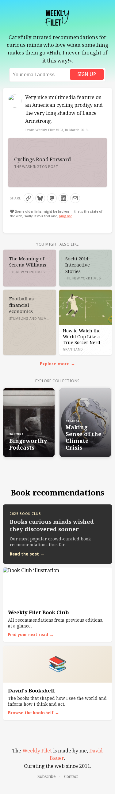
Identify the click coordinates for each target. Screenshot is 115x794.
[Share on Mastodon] (52, 198)
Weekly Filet (37, 751)
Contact (71, 776)
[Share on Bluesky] (40, 198)
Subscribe (46, 776)
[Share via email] (75, 198)
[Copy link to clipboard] (28, 198)
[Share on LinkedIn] (63, 198)
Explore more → (57, 363)
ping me (65, 216)
